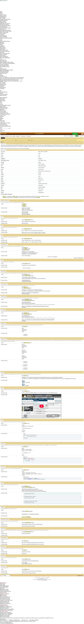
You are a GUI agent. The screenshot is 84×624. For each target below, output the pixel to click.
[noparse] (3, 183)
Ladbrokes (12, 609)
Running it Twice (3, 592)
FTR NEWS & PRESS (33, 620)
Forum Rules (7, 136)
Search (11, 136)
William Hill (10, 610)
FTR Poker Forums (25, 293)
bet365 (7, 607)
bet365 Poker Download (5, 598)
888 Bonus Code (3, 594)
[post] (2, 169)
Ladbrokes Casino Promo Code (6, 600)
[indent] (2, 162)
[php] (2, 178)
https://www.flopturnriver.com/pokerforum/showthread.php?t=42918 (35, 306)
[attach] (2, 185)
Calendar (14, 136)
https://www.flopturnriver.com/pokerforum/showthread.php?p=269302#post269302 (38, 319)
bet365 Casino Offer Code (5, 596)
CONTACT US (24, 620)
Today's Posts (2, 136)
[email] (2, 164)
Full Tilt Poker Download (5, 599)
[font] (2, 156)
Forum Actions (23, 136)
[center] (7, 160)
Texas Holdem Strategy (13, 621)
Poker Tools (26, 621)
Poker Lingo (2, 584)
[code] (2, 176)
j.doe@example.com (26, 280)
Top (82, 575)
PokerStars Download (4, 602)
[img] (2, 172)
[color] (2, 153)
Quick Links (29, 136)
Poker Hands (2, 583)
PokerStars (9, 606)
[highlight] (3, 158)
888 (7, 605)
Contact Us (79, 575)
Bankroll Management (4, 585)
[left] (2, 160)
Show (26, 562)
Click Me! (24, 307)
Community (17, 136)
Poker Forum (20, 621)
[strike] (2, 192)
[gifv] (2, 187)
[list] (2, 171)
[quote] (2, 181)
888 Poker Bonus (3, 595)
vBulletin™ (41, 578)
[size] (2, 155)
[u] (4, 151)
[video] (2, 174)
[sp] (1, 188)
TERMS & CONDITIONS (14, 620)
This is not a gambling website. (6, 622)
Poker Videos (32, 621)
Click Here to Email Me (26, 281)
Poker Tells (2, 588)
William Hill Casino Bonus (5, 603)
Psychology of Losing (4, 590)
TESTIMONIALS (3, 620)
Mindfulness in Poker (4, 589)
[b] (1, 151)
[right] (4, 160)
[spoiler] (2, 190)
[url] (2, 165)
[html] (2, 180)
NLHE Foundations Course (5, 591)
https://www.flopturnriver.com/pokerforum (30, 292)
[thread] (2, 167)
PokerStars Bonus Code (4, 601)
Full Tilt (7, 616)
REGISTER (75, 133)
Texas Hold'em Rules (4, 587)
